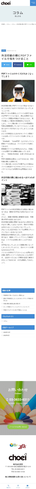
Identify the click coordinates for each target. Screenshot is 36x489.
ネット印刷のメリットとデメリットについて (16, 307)
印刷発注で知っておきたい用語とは (13, 295)
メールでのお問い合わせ (18, 427)
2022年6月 (6, 335)
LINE (30, 64)
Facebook (19, 64)
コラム (5, 321)
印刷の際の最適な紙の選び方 (11, 303)
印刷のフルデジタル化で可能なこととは (15, 310)
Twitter (8, 64)
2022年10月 (6, 332)
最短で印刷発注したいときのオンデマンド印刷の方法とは (18, 299)
